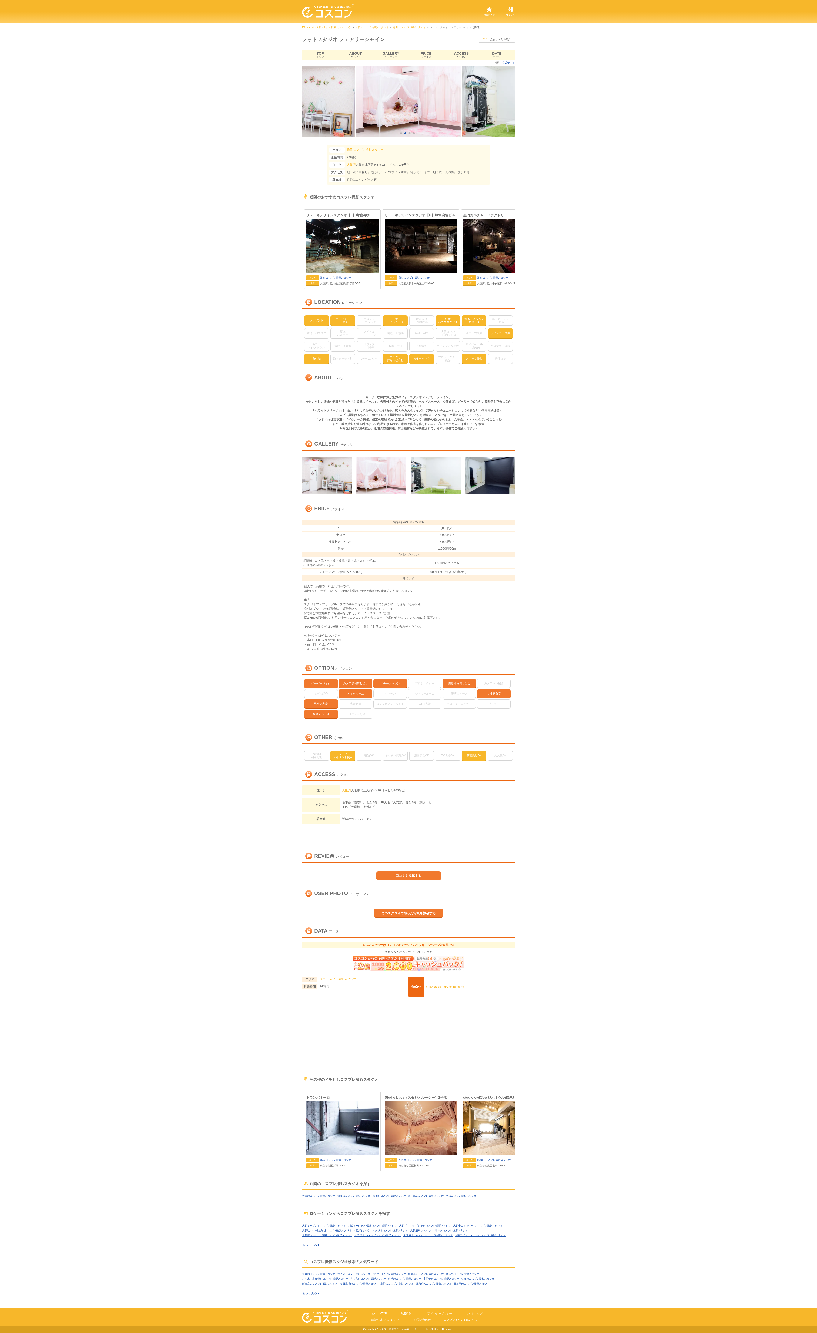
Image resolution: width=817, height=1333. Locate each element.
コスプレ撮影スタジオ (365, 149)
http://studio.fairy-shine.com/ (445, 986)
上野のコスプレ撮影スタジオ (397, 1283)
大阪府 (351, 164)
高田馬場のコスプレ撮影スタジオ (359, 1283)
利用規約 (405, 1313)
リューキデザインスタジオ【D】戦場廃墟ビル (420, 215)
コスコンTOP (378, 1313)
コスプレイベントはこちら (460, 1319)
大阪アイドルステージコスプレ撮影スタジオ (480, 1235)
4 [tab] (415, 133)
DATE (496, 55)
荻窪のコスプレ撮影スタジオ (477, 1278)
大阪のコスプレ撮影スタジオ (372, 27)
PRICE (426, 55)
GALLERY (391, 55)
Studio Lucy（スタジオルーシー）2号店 (416, 1097)
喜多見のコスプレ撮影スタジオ (368, 1278)
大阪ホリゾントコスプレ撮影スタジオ (324, 1225)
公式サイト (508, 62)
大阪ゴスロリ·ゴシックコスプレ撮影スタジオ (425, 1225)
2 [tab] (406, 133)
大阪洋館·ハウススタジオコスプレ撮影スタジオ (381, 1230)
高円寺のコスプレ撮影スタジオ (441, 1278)
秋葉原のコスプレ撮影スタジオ (426, 1273)
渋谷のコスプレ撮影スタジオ (354, 1273)
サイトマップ (474, 1313)
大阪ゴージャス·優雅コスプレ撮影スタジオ (372, 1225)
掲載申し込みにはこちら (385, 1319)
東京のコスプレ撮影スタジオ (318, 1273)
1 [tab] (402, 133)
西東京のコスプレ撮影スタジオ (320, 1283)
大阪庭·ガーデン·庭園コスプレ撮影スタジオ (327, 1235)
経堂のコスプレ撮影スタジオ (404, 1278)
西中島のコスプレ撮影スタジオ (426, 1195)
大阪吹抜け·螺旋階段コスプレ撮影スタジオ (326, 1230)
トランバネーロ (318, 1097)
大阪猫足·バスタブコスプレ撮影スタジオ (377, 1235)
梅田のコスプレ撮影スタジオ (409, 27)
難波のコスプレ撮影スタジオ (354, 1195)
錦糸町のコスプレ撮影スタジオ (433, 1283)
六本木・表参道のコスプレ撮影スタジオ (325, 1278)
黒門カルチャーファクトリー (485, 215)
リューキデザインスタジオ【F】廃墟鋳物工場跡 (342, 215)
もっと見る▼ (311, 1245)
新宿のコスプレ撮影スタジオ (462, 1273)
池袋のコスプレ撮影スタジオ (389, 1273)
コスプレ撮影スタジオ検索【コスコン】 (328, 27)
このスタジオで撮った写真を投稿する (408, 913)
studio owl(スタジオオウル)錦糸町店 (491, 1097)
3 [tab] (410, 133)
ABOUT (355, 55)
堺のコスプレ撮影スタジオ (461, 1195)
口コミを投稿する (408, 875)
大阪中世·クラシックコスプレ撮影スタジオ (478, 1225)
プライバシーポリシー (439, 1313)
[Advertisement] (408, 1037)
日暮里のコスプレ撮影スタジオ (471, 1283)
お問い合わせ (422, 1319)
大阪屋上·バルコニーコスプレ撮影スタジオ (428, 1235)
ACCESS (461, 55)
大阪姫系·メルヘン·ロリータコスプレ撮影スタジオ (439, 1230)
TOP (320, 55)
